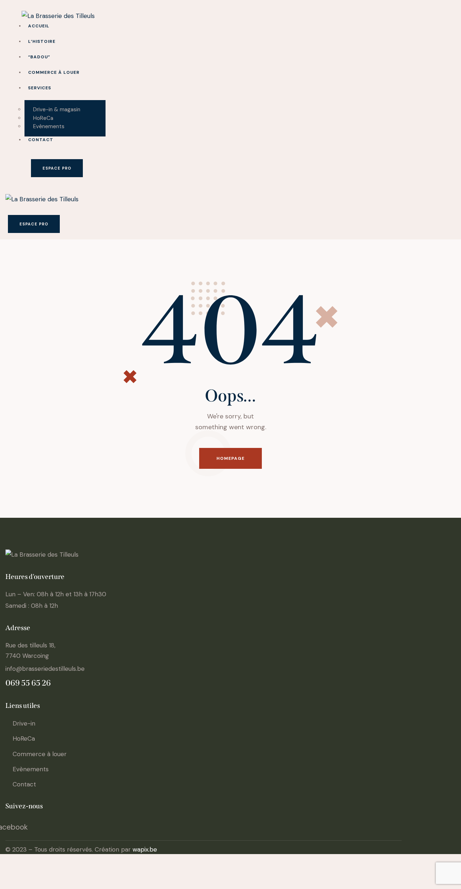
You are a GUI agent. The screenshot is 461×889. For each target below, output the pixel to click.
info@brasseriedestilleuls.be (45, 669)
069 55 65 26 (28, 683)
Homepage (230, 458)
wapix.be (145, 849)
